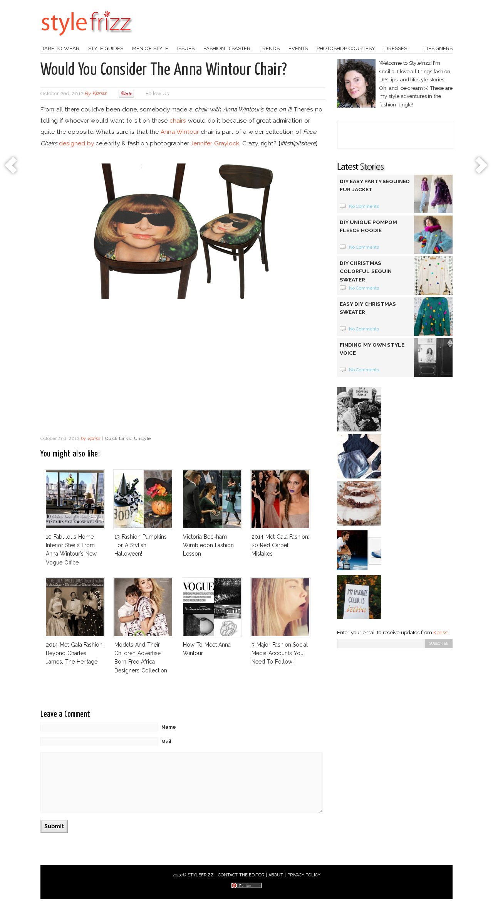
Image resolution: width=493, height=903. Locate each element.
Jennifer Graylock (215, 143)
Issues (186, 48)
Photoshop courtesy (346, 48)
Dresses (395, 48)
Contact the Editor (241, 875)
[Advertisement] (183, 369)
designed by (76, 143)
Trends (270, 48)
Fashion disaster (226, 48)
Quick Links (118, 438)
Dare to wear (59, 48)
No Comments (364, 206)
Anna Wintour (180, 131)
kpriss (99, 93)
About (275, 875)
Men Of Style (150, 48)
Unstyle (142, 438)
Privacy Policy (304, 875)
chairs (177, 120)
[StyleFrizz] (86, 39)
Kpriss (440, 632)
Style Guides (105, 48)
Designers (438, 48)
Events (298, 48)
